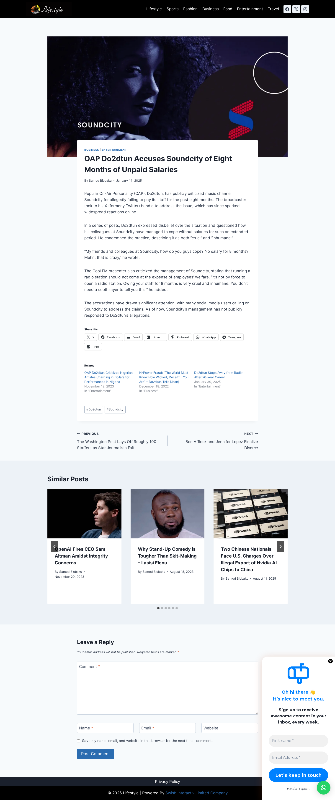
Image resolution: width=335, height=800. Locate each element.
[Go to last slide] (54, 546)
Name (86, 728)
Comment (89, 666)
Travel (273, 9)
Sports (173, 9)
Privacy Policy (167, 781)
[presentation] (84, 513)
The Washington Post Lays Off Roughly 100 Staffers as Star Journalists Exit (116, 441)
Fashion (190, 9)
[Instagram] (305, 9)
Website (211, 728)
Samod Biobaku (100, 180)
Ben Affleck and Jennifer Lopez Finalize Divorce (222, 441)
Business (210, 9)
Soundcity (115, 409)
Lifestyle (154, 9)
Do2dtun (93, 409)
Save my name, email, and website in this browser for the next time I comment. (147, 741)
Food (227, 9)
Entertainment (250, 9)
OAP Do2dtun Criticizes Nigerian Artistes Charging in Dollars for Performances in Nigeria (108, 377)
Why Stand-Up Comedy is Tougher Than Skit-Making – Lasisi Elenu (167, 556)
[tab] (158, 608)
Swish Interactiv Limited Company (196, 793)
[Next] (280, 546)
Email (147, 728)
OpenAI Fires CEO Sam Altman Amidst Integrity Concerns (81, 556)
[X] (296, 9)
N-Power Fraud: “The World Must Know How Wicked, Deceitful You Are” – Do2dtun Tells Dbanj (163, 377)
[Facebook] (287, 9)
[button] (323, 788)
